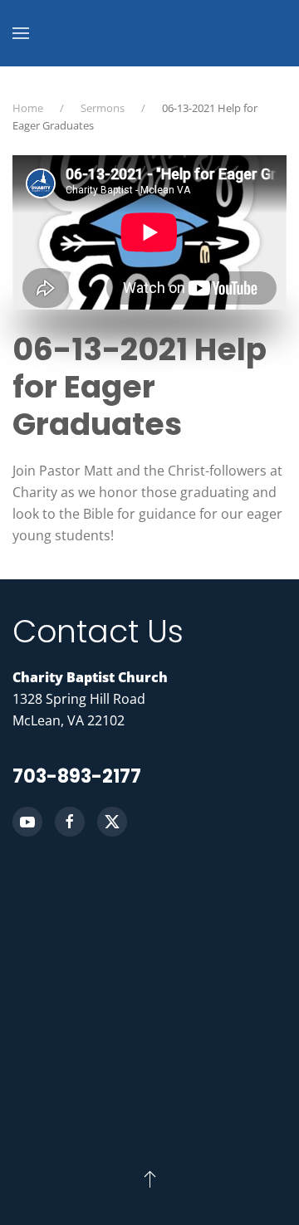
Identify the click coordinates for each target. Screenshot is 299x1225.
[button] (20, 33)
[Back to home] (149, 33)
